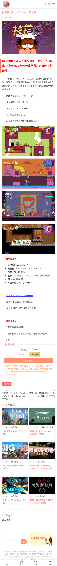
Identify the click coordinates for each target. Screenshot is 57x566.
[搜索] (44, 4)
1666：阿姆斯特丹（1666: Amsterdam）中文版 (41, 501)
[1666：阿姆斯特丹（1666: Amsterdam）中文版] (42, 485)
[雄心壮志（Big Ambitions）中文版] (15, 450)
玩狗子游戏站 (6, 4)
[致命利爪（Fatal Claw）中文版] (15, 485)
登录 (9, 520)
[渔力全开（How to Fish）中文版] (15, 416)
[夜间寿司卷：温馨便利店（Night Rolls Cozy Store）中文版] (42, 450)
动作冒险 (6, 384)
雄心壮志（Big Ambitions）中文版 (14, 466)
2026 (7, 427)
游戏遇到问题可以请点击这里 (19, 295)
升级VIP (34, 354)
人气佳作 (41, 427)
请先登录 (28, 360)
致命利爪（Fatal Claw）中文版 (14, 501)
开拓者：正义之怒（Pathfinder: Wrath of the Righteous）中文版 (15, 396)
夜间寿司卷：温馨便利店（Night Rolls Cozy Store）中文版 (41, 467)
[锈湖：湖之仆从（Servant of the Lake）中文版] (42, 416)
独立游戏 (8, 17)
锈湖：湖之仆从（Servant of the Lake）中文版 (41, 432)
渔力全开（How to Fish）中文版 (14, 432)
